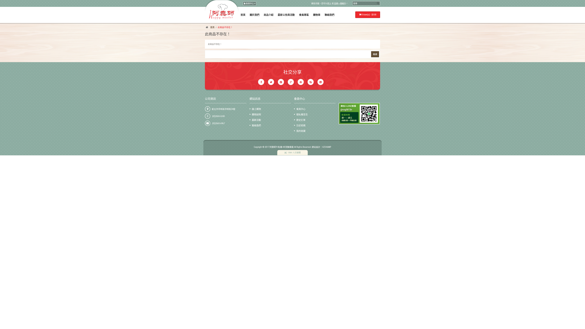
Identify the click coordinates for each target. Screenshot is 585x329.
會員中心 (300, 109)
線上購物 (256, 109)
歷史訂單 (300, 120)
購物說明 (256, 114)
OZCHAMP (326, 147)
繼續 (375, 54)
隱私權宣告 (302, 114)
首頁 (212, 27)
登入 (329, 3)
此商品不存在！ (225, 27)
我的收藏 (300, 131)
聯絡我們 (256, 125)
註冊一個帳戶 (340, 3)
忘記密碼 (300, 125)
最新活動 (256, 120)
